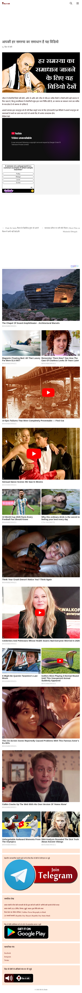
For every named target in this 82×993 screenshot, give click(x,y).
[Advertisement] (41, 23)
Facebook (7, 953)
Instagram (7, 956)
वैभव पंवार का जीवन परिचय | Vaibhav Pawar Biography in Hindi (25, 912)
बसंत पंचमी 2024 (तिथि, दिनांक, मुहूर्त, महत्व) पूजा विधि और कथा (23, 908)
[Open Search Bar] (71, 3)
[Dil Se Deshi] (6, 3)
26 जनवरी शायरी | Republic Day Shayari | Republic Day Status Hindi (27, 915)
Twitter (6, 960)
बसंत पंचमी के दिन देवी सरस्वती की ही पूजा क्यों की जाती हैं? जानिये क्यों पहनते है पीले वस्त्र (31, 905)
